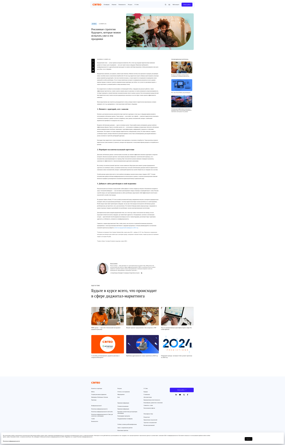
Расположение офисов (149, 408)
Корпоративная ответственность (152, 400)
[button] (165, 4)
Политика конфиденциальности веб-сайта (102, 411)
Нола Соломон (113, 263)
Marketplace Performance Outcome (99, 397)
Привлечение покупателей (150, 420)
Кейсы (93, 391)
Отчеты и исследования (123, 391)
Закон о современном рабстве (124, 427)
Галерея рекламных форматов (98, 394)
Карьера (146, 391)
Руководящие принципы (123, 416)
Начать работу (187, 4)
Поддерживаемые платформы (125, 418)
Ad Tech (94, 23)
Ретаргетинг (147, 417)
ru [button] (169, 4)
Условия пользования (122, 406)
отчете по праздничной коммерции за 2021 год (126, 227)
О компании (147, 394)
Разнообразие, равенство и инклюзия (153, 402)
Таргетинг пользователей (150, 422)
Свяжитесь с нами (148, 405)
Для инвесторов (148, 397)
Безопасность (94, 421)
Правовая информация (123, 409)
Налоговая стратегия (122, 430)
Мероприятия (120, 394)
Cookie (93, 418)
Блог (118, 397)
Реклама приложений (149, 425)
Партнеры (93, 400)
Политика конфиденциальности (99, 409)
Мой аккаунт (176, 4)
